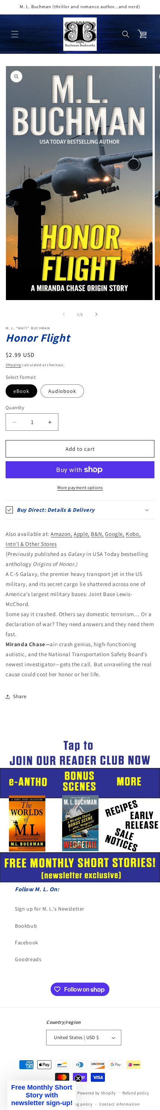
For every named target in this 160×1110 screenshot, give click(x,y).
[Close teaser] (78, 1078)
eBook (21, 391)
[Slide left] (63, 314)
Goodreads (28, 959)
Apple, (82, 533)
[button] (15, 34)
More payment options (80, 487)
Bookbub (26, 925)
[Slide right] (96, 314)
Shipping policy (77, 1104)
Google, (114, 533)
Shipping (13, 364)
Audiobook (62, 391)
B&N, (97, 533)
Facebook (26, 942)
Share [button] (20, 696)
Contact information (119, 1104)
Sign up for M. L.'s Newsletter (49, 908)
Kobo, (133, 533)
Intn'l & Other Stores (31, 543)
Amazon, (61, 533)
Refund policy (135, 1093)
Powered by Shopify (96, 1092)
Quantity (15, 407)
